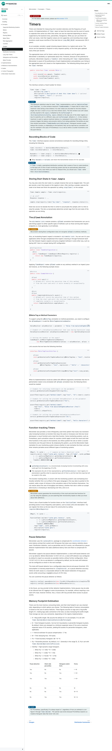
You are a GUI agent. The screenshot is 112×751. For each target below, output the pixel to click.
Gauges (5, 46)
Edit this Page (100, 31)
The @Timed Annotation (100, 18)
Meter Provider (7, 60)
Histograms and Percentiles (10, 57)
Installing (4, 21)
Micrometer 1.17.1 (62, 18)
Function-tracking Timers (101, 23)
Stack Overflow (101, 37)
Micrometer (32, 9)
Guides (4, 68)
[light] (109, 3)
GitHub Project (101, 34)
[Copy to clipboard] (88, 81)
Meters (5, 30)
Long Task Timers (7, 54)
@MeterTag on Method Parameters (102, 21)
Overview (4, 19)
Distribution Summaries (9, 52)
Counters (5, 43)
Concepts (4, 24)
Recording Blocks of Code (101, 13)
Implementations (6, 63)
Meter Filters (6, 38)
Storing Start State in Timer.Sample (100, 15)
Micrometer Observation (8, 73)
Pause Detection (99, 25)
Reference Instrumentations (9, 65)
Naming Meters (7, 35)
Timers (5, 49)
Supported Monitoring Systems (11, 27)
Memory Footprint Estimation (101, 27)
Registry (5, 32)
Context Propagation (7, 71)
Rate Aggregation (7, 41)
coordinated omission (79, 541)
